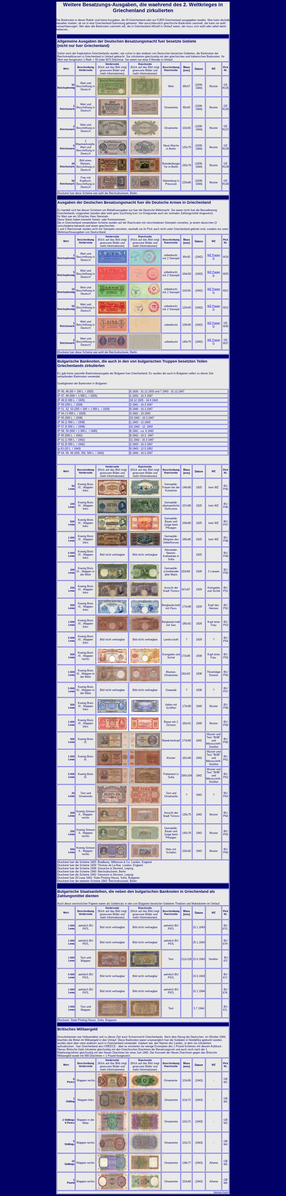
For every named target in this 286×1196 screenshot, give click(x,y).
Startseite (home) (221, 1192)
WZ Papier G (213, 257)
